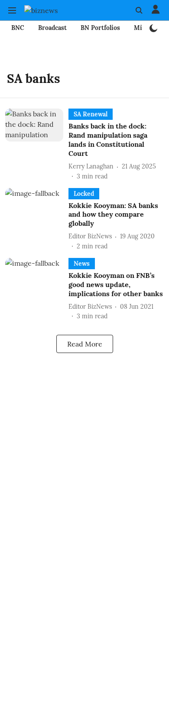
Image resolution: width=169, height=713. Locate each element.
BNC (17, 28)
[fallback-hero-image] (36, 145)
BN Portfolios (100, 28)
